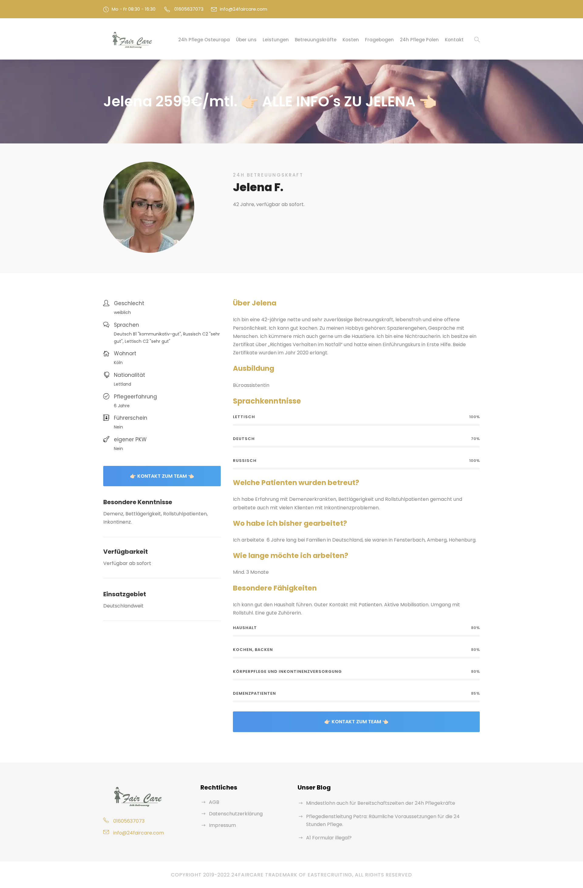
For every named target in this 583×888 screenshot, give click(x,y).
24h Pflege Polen (419, 39)
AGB (214, 802)
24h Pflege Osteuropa (204, 39)
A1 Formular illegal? (329, 837)
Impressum (222, 825)
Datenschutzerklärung (236, 813)
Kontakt (454, 39)
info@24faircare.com (243, 9)
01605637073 (188, 9)
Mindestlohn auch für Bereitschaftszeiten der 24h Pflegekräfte (380, 803)
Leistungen (276, 39)
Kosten (351, 39)
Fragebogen (379, 39)
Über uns (246, 39)
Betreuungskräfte (315, 39)
